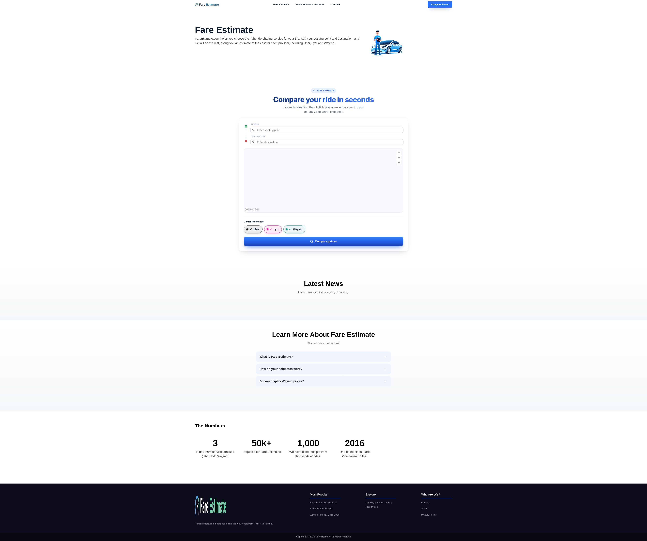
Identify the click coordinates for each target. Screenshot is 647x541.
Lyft (276, 229)
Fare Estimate (281, 4)
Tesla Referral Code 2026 (310, 4)
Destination (258, 136)
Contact (335, 4)
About (424, 508)
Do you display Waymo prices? (281, 381)
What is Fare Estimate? (276, 356)
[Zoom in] (398, 152)
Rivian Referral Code (321, 508)
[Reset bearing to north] (398, 162)
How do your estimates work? (280, 369)
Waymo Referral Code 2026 (325, 514)
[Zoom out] (398, 157)
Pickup (255, 124)
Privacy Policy (428, 514)
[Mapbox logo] (252, 209)
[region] (323, 181)
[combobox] (327, 130)
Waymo (297, 229)
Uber (256, 229)
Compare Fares (440, 4)
